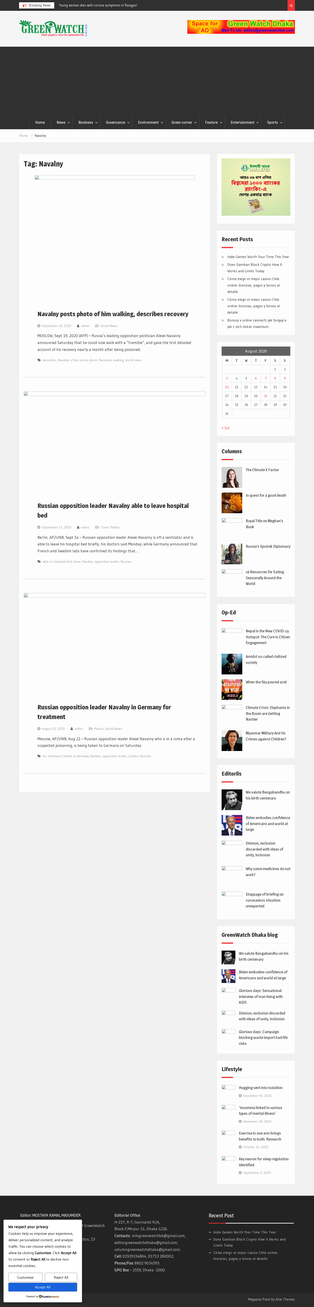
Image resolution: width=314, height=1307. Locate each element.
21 (265, 396)
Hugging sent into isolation (261, 1087)
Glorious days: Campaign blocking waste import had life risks (263, 1037)
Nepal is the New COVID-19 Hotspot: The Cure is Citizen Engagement (268, 637)
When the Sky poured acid (266, 682)
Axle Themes (285, 1299)
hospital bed (63, 561)
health (67, 756)
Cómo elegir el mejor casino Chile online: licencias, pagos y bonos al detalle (253, 285)
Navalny (63, 360)
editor (85, 326)
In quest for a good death (266, 495)
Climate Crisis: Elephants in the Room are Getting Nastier (268, 713)
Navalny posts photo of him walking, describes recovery (112, 314)
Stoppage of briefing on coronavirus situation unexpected (265, 900)
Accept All (42, 1287)
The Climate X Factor (262, 469)
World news (133, 360)
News (61, 122)
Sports (272, 122)
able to (48, 561)
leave (77, 561)
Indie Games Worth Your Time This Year (258, 256)
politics (134, 756)
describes (50, 360)
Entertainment (242, 122)
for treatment (52, 756)
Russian (126, 561)
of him (74, 360)
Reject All (61, 1277)
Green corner (181, 122)
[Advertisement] (157, 81)
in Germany (81, 756)
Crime (105, 527)
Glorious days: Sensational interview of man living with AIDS (261, 996)
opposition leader (106, 561)
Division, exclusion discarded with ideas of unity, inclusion (264, 849)
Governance (115, 122)
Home (40, 122)
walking (118, 360)
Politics (115, 527)
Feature (211, 122)
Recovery (105, 360)
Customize (25, 1277)
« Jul (225, 427)
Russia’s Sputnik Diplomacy (268, 546)
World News (109, 326)
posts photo (88, 360)
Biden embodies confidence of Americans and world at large (268, 823)
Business (85, 122)
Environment (148, 122)
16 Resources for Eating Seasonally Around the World (265, 578)
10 (227, 387)
